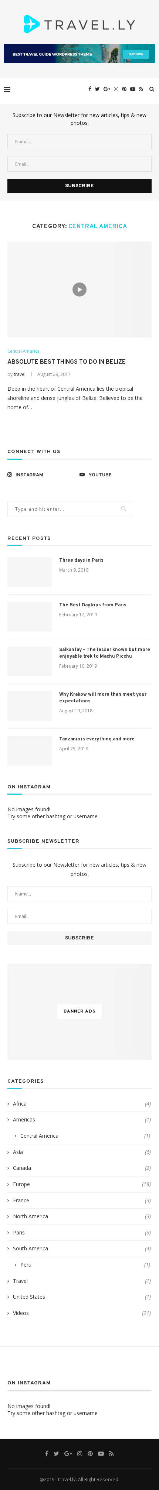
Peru (85, 1264)
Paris (82, 1232)
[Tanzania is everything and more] (29, 750)
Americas (82, 1119)
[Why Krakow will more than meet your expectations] (29, 706)
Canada (82, 1167)
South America (82, 1248)
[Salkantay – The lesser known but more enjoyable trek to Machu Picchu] (29, 661)
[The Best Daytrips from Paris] (29, 616)
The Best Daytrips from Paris (92, 605)
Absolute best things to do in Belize (66, 362)
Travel (82, 1280)
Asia (82, 1151)
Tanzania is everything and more (97, 739)
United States (82, 1296)
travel (20, 374)
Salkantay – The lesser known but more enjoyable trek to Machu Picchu (104, 653)
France (82, 1200)
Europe (82, 1184)
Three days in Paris (81, 561)
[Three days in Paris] (29, 572)
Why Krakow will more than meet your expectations (102, 698)
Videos (82, 1312)
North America (82, 1216)
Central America (23, 351)
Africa (82, 1103)
